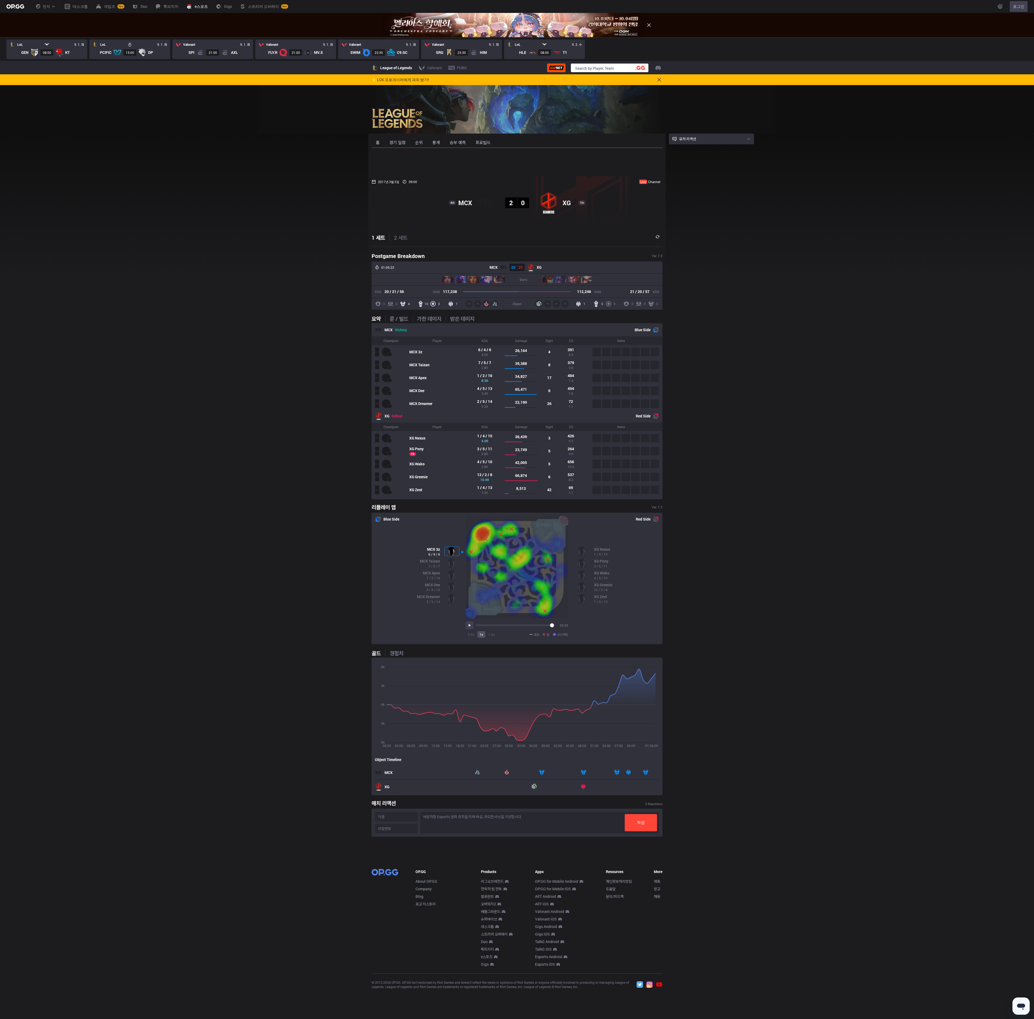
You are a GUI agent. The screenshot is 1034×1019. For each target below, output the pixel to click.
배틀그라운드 (490, 911)
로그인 (1018, 6)
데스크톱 (487, 926)
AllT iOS (542, 903)
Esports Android (548, 956)
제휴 (657, 881)
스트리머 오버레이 (494, 934)
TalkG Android (547, 941)
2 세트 (400, 237)
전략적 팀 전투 (491, 888)
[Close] (649, 25)
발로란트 (487, 896)
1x (481, 634)
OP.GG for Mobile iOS (553, 888)
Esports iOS (545, 964)
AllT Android (545, 896)
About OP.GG (426, 881)
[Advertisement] (517, 162)
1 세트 (378, 237)
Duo (484, 941)
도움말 (611, 888)
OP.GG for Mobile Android (556, 881)
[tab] (378, 318)
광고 (657, 888)
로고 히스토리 (425, 903)
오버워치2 (488, 903)
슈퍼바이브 (489, 919)
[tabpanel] (517, 411)
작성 (641, 822)
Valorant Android (549, 911)
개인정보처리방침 (619, 881)
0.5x (471, 634)
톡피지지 (487, 949)
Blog (419, 896)
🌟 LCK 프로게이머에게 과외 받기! (400, 80)
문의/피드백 (615, 896)
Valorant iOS (546, 919)
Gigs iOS (542, 934)
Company (423, 888)
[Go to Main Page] (15, 6)
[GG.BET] (556, 68)
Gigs (485, 964)
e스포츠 (486, 956)
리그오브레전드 (492, 881)
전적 (46, 6)
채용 (657, 896)
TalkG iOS (543, 949)
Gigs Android (546, 926)
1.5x (491, 634)
